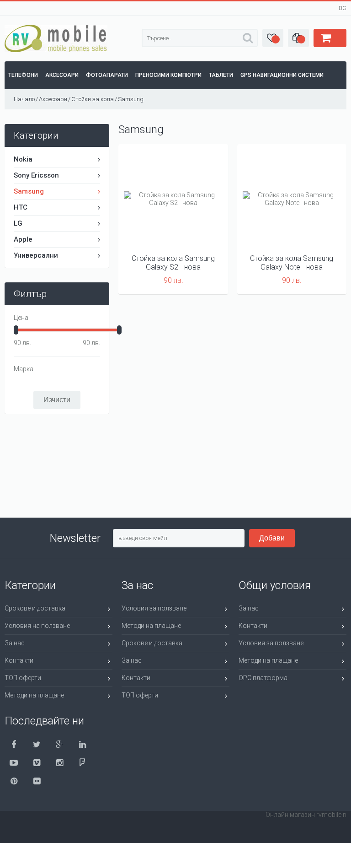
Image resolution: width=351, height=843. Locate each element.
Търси (248, 38)
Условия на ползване (37, 625)
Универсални (36, 255)
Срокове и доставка (35, 608)
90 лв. (22, 342)
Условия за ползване (154, 608)
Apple (23, 239)
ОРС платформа (263, 677)
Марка (23, 369)
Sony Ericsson (36, 175)
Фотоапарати (107, 75)
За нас (15, 643)
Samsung (29, 191)
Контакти (19, 660)
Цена (21, 317)
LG (18, 223)
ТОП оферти (23, 677)
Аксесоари (62, 75)
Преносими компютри (168, 75)
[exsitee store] (56, 50)
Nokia (23, 159)
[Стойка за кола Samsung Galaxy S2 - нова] (173, 199)
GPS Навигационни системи (282, 75)
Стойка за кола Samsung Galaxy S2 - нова (173, 262)
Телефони (23, 75)
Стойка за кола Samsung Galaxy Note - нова (291, 262)
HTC (20, 207)
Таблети (221, 75)
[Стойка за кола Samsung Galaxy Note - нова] (292, 199)
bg (342, 8)
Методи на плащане (34, 695)
